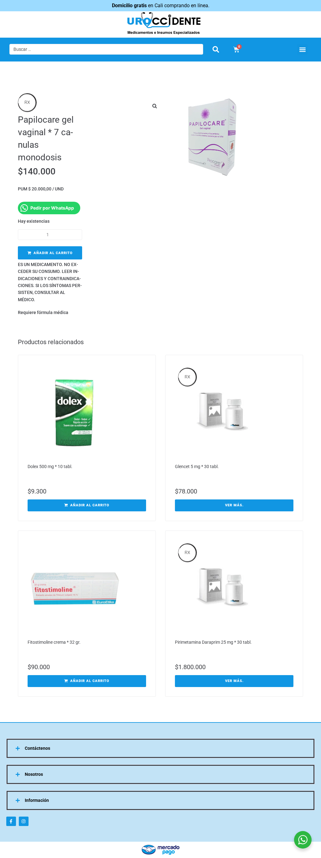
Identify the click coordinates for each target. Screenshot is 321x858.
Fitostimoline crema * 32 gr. (54, 642)
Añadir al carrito (53, 253)
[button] (302, 49)
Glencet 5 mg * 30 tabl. (197, 466)
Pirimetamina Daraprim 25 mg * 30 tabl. (213, 642)
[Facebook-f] (11, 821)
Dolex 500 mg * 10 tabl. (50, 466)
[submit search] (215, 49)
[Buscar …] (106, 49)
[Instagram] (24, 821)
